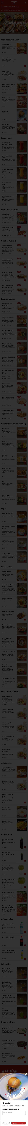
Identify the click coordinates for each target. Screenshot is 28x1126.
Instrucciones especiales (10, 1109)
